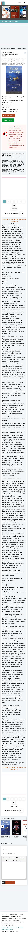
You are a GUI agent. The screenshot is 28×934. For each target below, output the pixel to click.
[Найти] (24, 2)
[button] (3, 857)
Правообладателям (12, 927)
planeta (4, 2)
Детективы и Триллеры (16, 97)
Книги (7, 97)
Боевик (4, 98)
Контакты (4, 927)
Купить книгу (8, 120)
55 (14, 205)
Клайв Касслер (10, 102)
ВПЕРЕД (14, 209)
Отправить (10, 882)
